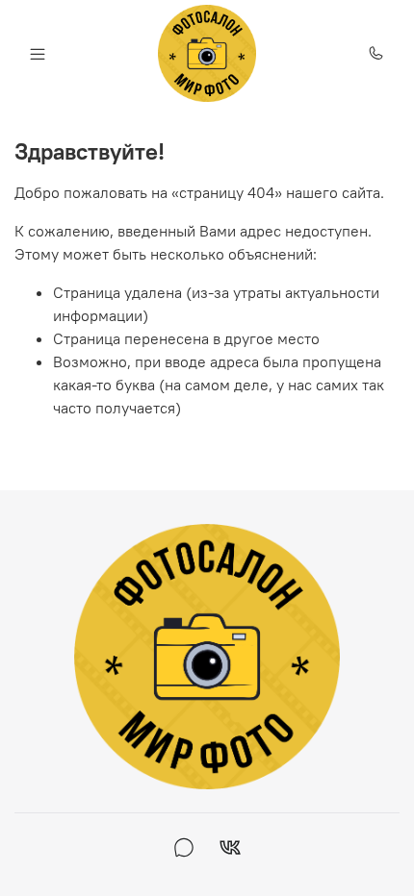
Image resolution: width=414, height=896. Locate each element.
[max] (184, 849)
